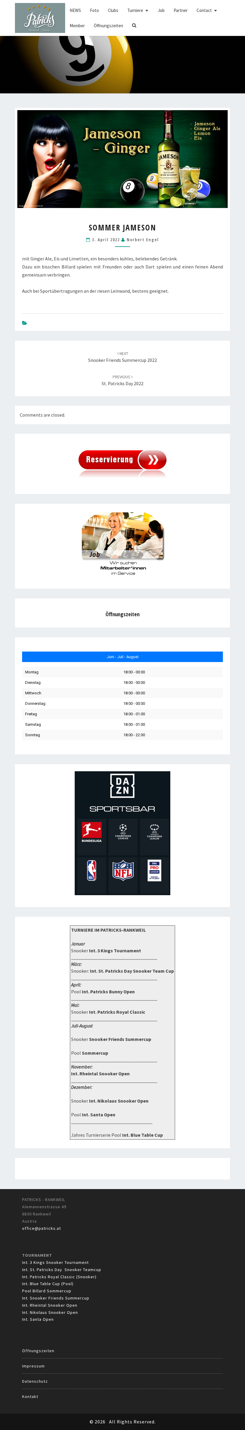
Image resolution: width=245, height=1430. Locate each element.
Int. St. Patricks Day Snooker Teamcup (61, 1269)
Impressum (33, 1366)
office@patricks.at (41, 1228)
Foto (94, 10)
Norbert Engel (143, 239)
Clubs (113, 10)
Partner (181, 10)
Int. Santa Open (38, 1319)
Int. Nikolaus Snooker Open (50, 1312)
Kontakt (30, 1396)
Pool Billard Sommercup (46, 1291)
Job (161, 10)
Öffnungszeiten (108, 25)
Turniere (135, 10)
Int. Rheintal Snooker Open (49, 1305)
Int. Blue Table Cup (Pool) (48, 1283)
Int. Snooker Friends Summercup (55, 1298)
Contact (204, 10)
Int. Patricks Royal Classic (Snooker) (59, 1276)
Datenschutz (35, 1381)
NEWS (75, 10)
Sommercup (95, 1053)
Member (77, 25)
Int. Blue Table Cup (142, 1135)
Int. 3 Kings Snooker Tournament (55, 1262)
